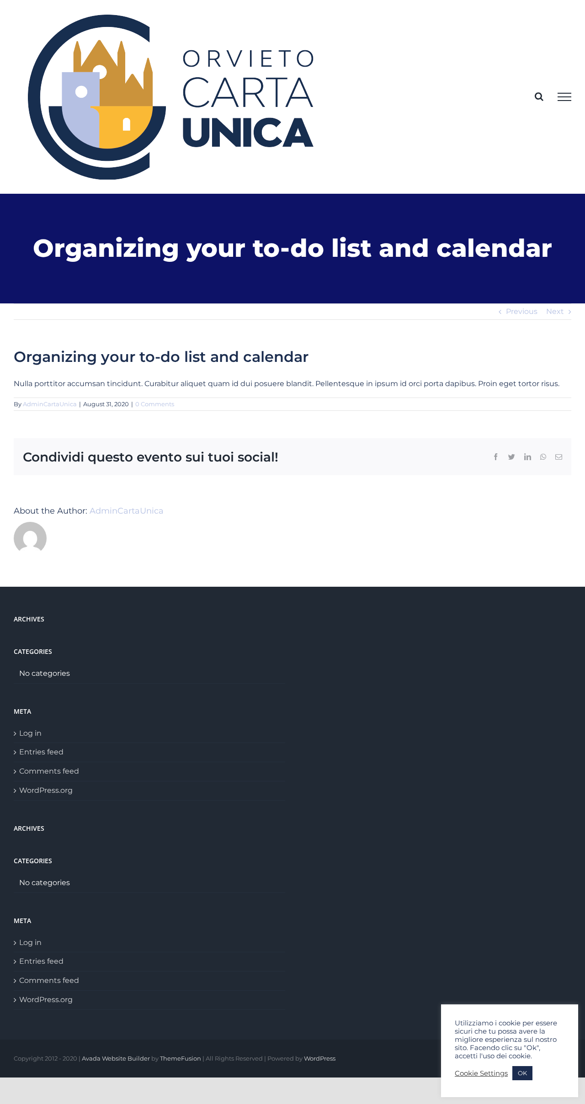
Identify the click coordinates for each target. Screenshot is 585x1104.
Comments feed (49, 771)
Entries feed (41, 752)
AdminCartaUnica (50, 404)
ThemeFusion (180, 1058)
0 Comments (154, 404)
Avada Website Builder (116, 1058)
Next (555, 311)
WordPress (319, 1058)
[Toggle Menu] (564, 97)
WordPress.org (46, 790)
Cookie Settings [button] (481, 1073)
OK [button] (522, 1073)
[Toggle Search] (539, 96)
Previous (521, 311)
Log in (30, 733)
